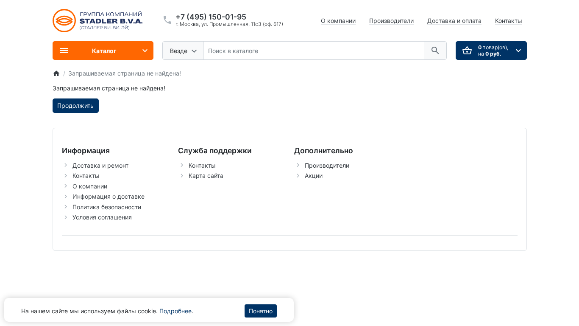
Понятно (261, 311)
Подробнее (175, 311)
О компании (338, 20)
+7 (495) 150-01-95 (210, 16)
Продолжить (75, 105)
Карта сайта (206, 175)
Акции (314, 175)
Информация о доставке (108, 196)
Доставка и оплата (454, 20)
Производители (391, 20)
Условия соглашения (102, 217)
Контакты (508, 20)
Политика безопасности (106, 207)
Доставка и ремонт (100, 165)
